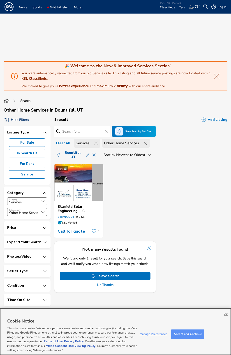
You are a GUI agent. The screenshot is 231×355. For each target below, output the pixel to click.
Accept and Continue (188, 334)
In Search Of (27, 153)
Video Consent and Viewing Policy (70, 346)
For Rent (27, 163)
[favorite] (94, 231)
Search (25, 100)
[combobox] (27, 201)
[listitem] (78, 201)
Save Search (109, 276)
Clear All (63, 143)
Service (27, 174)
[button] (43, 201)
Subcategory (15, 210)
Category (13, 199)
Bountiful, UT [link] (66, 217)
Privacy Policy (74, 341)
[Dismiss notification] (149, 248)
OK (226, 314)
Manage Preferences (153, 334)
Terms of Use (53, 341)
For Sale (27, 142)
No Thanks (105, 285)
